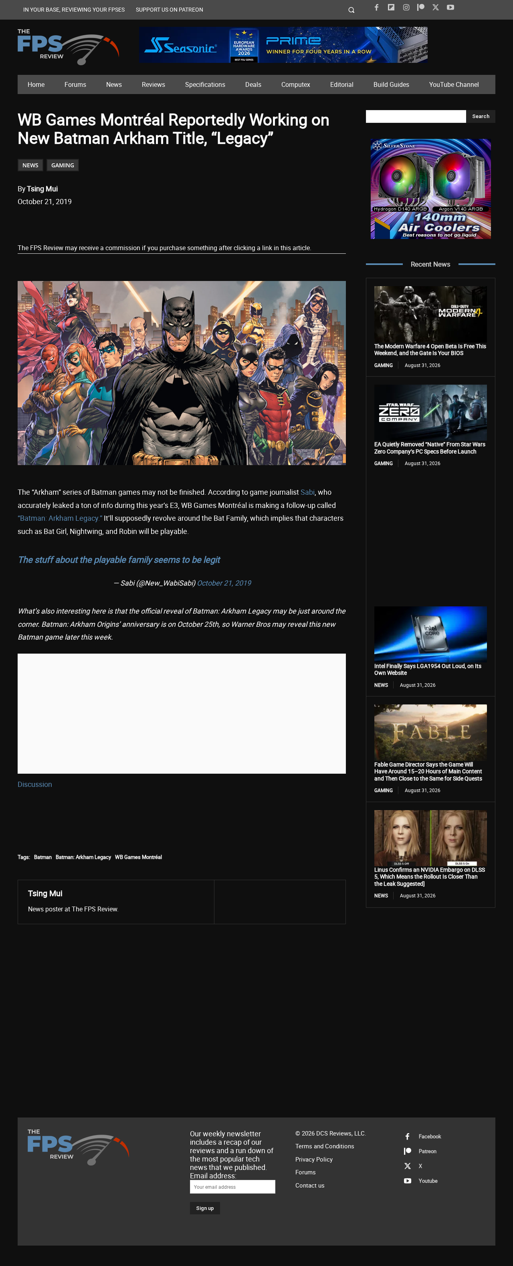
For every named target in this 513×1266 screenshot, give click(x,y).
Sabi (308, 492)
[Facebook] (376, 7)
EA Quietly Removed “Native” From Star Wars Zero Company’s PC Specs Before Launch (429, 447)
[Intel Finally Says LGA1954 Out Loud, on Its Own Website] (430, 634)
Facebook (430, 1136)
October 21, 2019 (224, 583)
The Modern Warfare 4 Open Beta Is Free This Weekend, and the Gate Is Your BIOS (430, 349)
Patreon (427, 1151)
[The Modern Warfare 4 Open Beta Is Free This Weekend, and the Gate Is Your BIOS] (430, 314)
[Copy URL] (148, 222)
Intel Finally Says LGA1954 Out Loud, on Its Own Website (427, 669)
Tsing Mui (42, 188)
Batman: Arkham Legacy (83, 857)
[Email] (129, 222)
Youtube (428, 1180)
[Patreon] (421, 7)
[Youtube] (450, 7)
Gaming (62, 165)
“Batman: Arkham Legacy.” (60, 518)
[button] (352, 10)
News (30, 165)
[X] (435, 7)
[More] (166, 222)
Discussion (35, 784)
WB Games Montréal (138, 857)
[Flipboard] (391, 7)
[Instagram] (406, 7)
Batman (43, 857)
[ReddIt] (111, 222)
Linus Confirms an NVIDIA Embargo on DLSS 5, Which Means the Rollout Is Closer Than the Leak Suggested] (429, 876)
